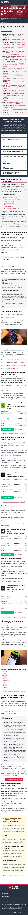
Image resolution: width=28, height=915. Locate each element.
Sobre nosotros (5, 893)
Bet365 (5, 675)
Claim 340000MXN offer (6, 612)
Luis (9, 18)
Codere (5, 678)
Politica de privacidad (6, 894)
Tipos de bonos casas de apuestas (12, 199)
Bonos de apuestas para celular (11, 208)
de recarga (15, 368)
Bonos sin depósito (9, 203)
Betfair (5, 682)
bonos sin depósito (16, 467)
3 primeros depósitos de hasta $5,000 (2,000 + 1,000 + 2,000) (14, 64)
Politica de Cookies (5, 896)
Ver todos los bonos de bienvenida (14, 779)
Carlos (11, 20)
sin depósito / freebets (18, 362)
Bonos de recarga (8, 206)
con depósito (15, 359)
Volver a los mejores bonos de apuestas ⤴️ (14, 433)
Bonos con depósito (9, 201)
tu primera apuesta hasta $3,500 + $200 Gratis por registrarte (14, 47)
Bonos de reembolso (9, 205)
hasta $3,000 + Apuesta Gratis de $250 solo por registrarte (14, 35)
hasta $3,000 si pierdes (9, 52)
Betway (5, 673)
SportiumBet (6, 680)
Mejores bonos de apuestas (10, 197)
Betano (5, 671)
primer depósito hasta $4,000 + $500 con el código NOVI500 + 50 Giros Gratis (14, 87)
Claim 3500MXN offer (7, 429)
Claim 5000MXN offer (7, 554)
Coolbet (5, 687)
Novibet (5, 677)
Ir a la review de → (19, 429)
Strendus (5, 686)
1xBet (4, 684)
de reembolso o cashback (19, 365)
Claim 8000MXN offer (7, 497)
